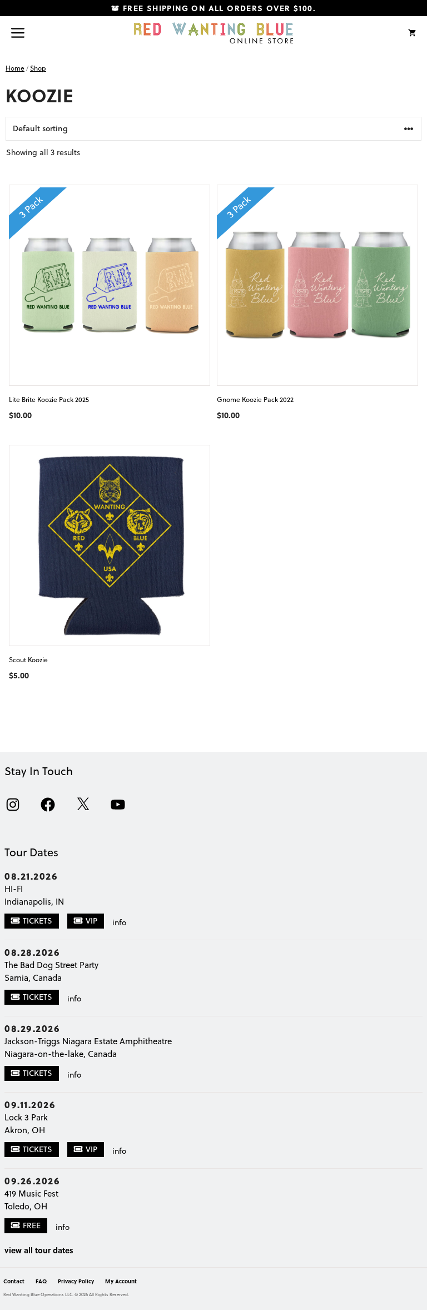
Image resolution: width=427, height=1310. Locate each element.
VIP (91, 920)
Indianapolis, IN (34, 901)
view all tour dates (38, 1250)
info (119, 922)
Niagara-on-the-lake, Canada (60, 1054)
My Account (121, 1281)
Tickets (37, 920)
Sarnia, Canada (33, 978)
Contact (13, 1281)
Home (15, 68)
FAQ (41, 1281)
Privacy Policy (76, 1281)
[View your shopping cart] (412, 32)
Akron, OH (24, 1130)
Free (32, 1225)
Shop (38, 68)
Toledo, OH (25, 1206)
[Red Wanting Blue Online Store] (213, 32)
